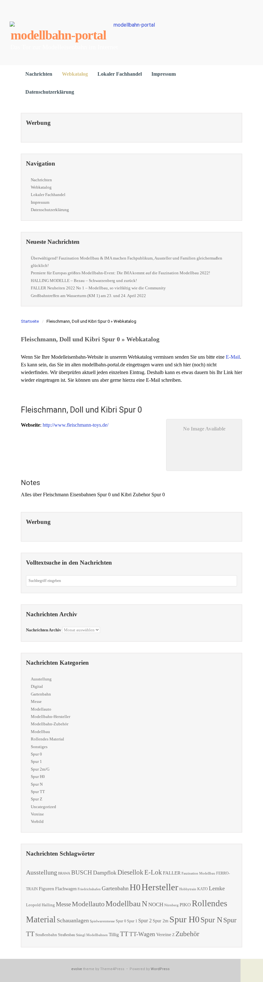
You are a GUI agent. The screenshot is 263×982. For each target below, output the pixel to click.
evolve (76, 969)
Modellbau (40, 731)
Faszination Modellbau (198, 873)
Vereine (37, 814)
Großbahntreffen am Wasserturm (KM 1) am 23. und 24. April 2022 (88, 295)
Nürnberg (171, 905)
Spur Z (36, 799)
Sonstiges (39, 746)
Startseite (30, 321)
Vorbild (37, 821)
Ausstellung (41, 679)
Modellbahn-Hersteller (50, 716)
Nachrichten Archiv (43, 630)
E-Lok (153, 872)
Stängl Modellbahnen (92, 935)
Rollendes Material (47, 739)
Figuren (46, 888)
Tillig (114, 934)
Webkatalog (75, 74)
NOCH (155, 904)
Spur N (37, 784)
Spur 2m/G (40, 769)
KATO (202, 889)
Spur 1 (36, 761)
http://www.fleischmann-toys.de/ (75, 425)
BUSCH (81, 872)
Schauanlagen (73, 920)
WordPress (160, 969)
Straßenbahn (46, 934)
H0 (135, 887)
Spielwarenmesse (102, 921)
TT (124, 934)
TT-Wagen (142, 934)
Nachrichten (38, 74)
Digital (37, 686)
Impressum (163, 74)
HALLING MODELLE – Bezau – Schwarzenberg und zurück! (84, 280)
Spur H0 (38, 776)
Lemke (217, 888)
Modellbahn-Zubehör (49, 724)
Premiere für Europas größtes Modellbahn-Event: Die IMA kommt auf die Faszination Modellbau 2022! (120, 272)
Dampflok (104, 872)
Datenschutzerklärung (49, 92)
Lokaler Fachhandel (120, 74)
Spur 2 (145, 920)
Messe (36, 701)
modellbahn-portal (58, 35)
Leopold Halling (40, 904)
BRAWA (64, 873)
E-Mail (233, 357)
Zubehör (187, 934)
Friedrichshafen (89, 889)
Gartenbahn (41, 694)
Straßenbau (66, 935)
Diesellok (130, 872)
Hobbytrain (187, 889)
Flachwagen (66, 888)
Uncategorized (43, 806)
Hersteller (159, 887)
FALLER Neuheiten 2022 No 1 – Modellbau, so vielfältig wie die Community (98, 288)
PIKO (185, 904)
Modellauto (41, 709)
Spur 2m (160, 920)
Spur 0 (36, 754)
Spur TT (38, 791)
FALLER (172, 872)
